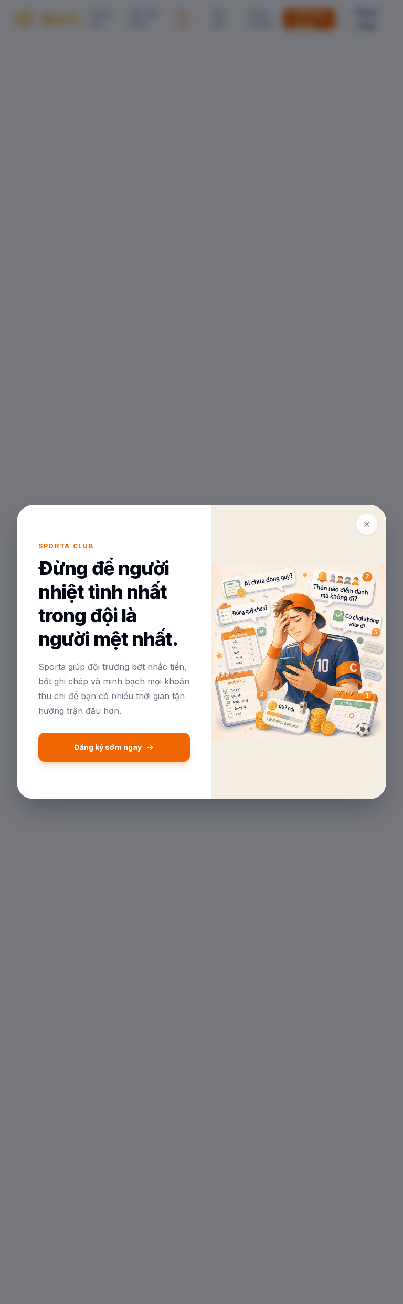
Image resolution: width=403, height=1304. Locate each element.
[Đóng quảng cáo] (366, 524)
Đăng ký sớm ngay (108, 747)
